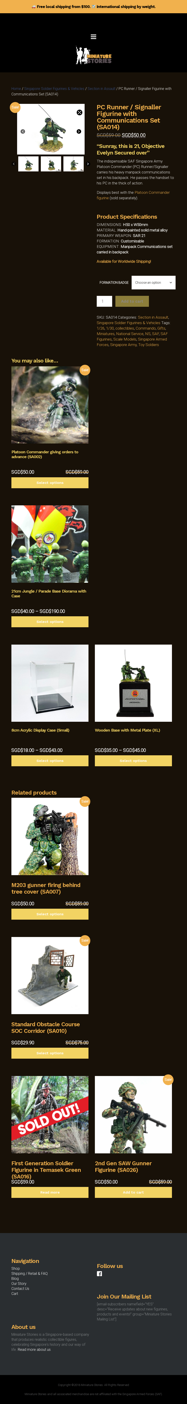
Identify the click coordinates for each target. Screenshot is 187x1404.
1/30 (110, 328)
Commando (146, 328)
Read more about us (34, 1349)
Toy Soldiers (148, 344)
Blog (15, 1278)
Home (16, 89)
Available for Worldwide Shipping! (124, 261)
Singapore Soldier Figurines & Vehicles (54, 89)
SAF (155, 333)
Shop (15, 1268)
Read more (50, 1192)
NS (148, 333)
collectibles (124, 328)
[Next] (79, 132)
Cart (14, 1293)
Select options (50, 482)
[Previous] (23, 132)
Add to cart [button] (133, 1192)
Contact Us (20, 1288)
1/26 (100, 328)
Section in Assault (101, 89)
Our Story (18, 1283)
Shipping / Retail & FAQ (29, 1273)
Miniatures (105, 333)
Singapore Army (123, 344)
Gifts (161, 328)
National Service (129, 333)
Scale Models (124, 339)
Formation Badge (114, 282)
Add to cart (132, 301)
